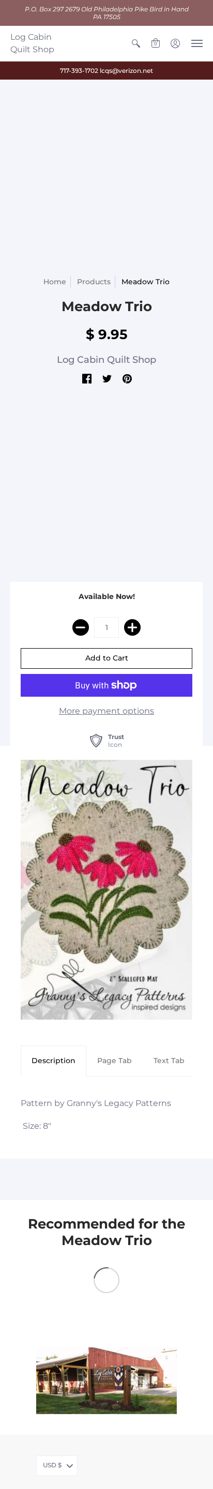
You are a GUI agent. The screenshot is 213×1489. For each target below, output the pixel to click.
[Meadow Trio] (106, 890)
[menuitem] (136, 43)
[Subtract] (80, 627)
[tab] (53, 1061)
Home (54, 281)
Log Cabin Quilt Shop (32, 43)
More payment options (106, 711)
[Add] (132, 627)
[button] (136, 43)
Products (94, 281)
